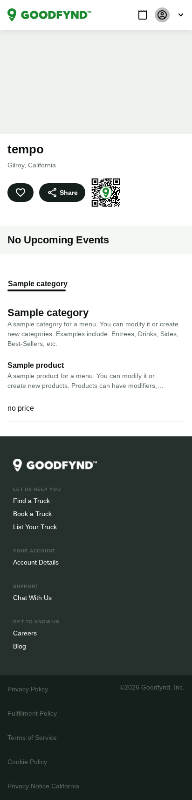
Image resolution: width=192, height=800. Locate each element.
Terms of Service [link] (31, 737)
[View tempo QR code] (104, 192)
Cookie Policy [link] (27, 761)
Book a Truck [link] (32, 513)
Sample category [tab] (36, 284)
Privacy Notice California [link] (42, 785)
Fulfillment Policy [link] (31, 713)
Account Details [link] (36, 562)
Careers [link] (24, 632)
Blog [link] (20, 645)
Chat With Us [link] (32, 597)
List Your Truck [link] (34, 526)
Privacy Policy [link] (27, 688)
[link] (49, 14)
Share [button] (68, 192)
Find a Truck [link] (31, 500)
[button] (142, 15)
